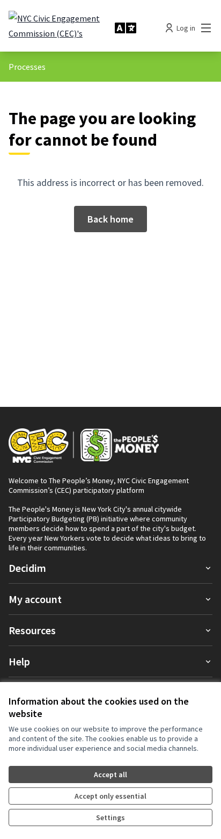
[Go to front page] (57, 28)
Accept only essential (110, 796)
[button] (110, 568)
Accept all (110, 774)
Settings (110, 817)
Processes (27, 66)
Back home (110, 219)
